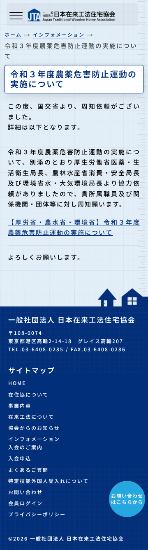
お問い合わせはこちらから (127, 498)
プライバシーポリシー (37, 514)
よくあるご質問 (28, 469)
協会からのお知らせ (34, 427)
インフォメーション (34, 438)
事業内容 (19, 405)
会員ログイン (25, 502)
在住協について (28, 394)
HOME (17, 382)
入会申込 (19, 458)
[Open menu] (16, 16)
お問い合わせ (25, 491)
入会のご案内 (25, 446)
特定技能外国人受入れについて (48, 480)
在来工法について (31, 416)
